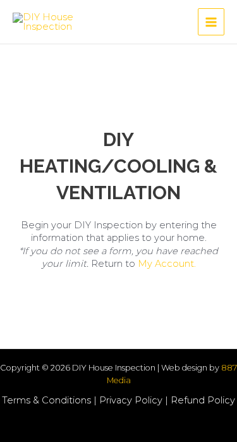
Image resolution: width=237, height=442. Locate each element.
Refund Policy (203, 400)
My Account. (167, 263)
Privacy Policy (130, 400)
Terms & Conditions (46, 400)
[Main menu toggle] (211, 21)
